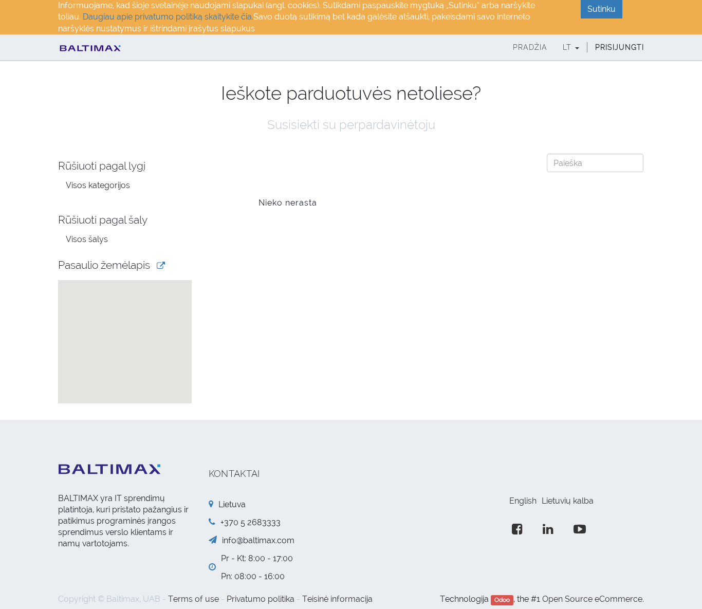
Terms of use (193, 599)
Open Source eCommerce (592, 599)
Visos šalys (87, 239)
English (523, 501)
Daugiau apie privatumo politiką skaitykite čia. (168, 17)
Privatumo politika (260, 599)
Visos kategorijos (98, 185)
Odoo (502, 599)
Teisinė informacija (337, 599)
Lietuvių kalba (568, 501)
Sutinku (601, 9)
